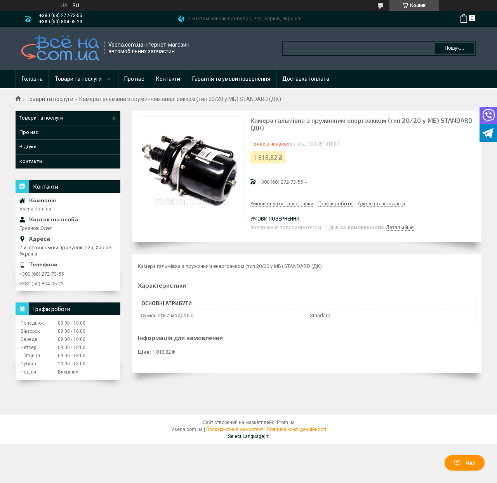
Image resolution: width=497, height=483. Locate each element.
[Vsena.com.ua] (60, 48)
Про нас (134, 79)
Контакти (168, 79)
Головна (32, 79)
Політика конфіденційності (296, 429)
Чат (470, 463)
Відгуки (27, 146)
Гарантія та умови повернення (231, 79)
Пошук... (454, 48)
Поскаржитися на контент (234, 429)
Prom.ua (286, 422)
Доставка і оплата (305, 79)
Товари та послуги (78, 79)
